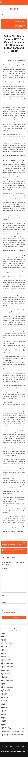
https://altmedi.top (6, 664)
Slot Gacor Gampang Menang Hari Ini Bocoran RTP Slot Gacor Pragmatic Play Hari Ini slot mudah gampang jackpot (13, 544)
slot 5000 (10, 728)
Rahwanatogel (5, 727)
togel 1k (4, 647)
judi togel (4, 683)
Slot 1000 (4, 698)
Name (4, 588)
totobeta (4, 710)
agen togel (4, 654)
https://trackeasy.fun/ (6, 691)
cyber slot (14, 34)
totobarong (4, 713)
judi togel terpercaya (6, 662)
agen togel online (6, 656)
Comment (4, 568)
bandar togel (5, 652)
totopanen (4, 714)
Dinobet (4, 640)
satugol (4, 718)
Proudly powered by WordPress (9, 751)
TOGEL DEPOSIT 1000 (7, 643)
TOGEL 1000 (5, 696)
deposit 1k (4, 645)
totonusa (4, 711)
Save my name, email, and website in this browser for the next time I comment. (14, 611)
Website (4, 602)
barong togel (5, 697)
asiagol (3, 717)
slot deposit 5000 (21, 728)
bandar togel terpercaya (7, 663)
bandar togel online (6, 659)
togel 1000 (4, 646)
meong (14, 8)
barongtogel (5, 730)
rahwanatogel (5, 693)
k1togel (4, 633)
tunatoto (4, 708)
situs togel (4, 653)
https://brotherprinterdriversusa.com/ (10, 674)
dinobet (4, 701)
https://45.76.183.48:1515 (7, 635)
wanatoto (4, 715)
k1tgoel (4, 637)
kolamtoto (4, 706)
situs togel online (6, 660)
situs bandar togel (6, 673)
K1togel (4, 639)
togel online (4, 649)
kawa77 (4, 703)
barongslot (17, 730)
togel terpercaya (5, 650)
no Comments (20, 52)
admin (6, 52)
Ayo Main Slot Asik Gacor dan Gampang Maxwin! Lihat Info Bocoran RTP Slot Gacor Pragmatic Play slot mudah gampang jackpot (13, 551)
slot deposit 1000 (6, 642)
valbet (3, 704)
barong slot (14, 728)
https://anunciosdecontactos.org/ (9, 681)
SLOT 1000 (4, 694)
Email (3, 595)
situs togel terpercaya (7, 657)
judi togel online (5, 670)
